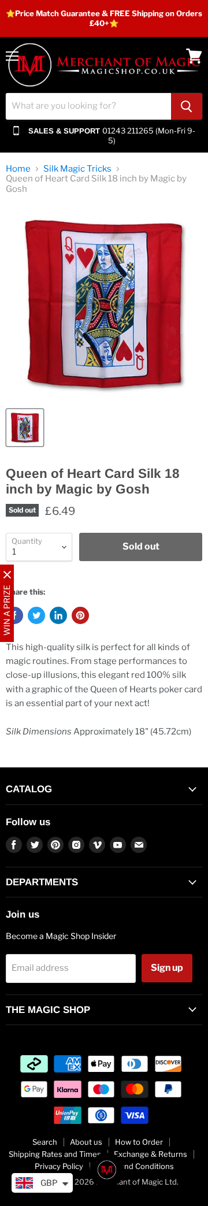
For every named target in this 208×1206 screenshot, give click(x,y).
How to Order (139, 1141)
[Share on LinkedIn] (58, 615)
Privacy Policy (59, 1166)
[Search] (186, 106)
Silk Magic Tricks (77, 169)
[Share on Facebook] (14, 615)
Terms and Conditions (135, 1166)
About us (86, 1141)
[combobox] (88, 106)
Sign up (167, 967)
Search (44, 1141)
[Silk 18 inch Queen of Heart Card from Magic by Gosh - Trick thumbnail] (24, 427)
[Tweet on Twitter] (36, 615)
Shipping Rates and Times (55, 1154)
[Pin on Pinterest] (80, 615)
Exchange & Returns (150, 1154)
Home (18, 169)
